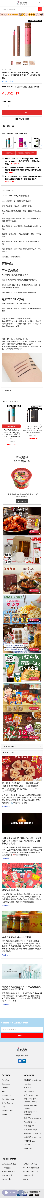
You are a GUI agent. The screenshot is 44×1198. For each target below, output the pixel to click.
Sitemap (5, 1114)
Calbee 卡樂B (6, 1179)
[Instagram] (24, 1061)
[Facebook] (4, 126)
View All (25, 1179)
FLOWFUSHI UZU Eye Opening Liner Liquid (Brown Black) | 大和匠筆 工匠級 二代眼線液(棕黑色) (23, 161)
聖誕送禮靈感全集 (10, 890)
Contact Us (6, 1084)
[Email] (8, 126)
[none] (22, 39)
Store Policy (6, 1095)
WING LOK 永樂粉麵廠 (31, 1168)
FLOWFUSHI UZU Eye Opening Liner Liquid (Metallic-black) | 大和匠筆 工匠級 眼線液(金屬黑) (32, 429)
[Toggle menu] (3, 3)
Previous (3, 426)
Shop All (27, 1145)
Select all (8, 153)
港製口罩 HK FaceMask (32, 1137)
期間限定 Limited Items (32, 1080)
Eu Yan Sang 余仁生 (9, 1164)
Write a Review (7, 81)
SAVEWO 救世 (7, 1175)
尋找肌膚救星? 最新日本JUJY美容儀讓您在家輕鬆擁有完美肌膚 (21, 988)
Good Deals (28, 1148)
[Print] (13, 126)
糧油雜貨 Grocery (30, 1122)
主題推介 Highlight (30, 1129)
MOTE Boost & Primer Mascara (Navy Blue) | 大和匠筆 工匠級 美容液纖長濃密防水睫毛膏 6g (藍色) (23, 170)
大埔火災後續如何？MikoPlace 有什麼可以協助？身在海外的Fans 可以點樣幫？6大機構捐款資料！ (22, 841)
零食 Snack (28, 1088)
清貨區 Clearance (30, 1141)
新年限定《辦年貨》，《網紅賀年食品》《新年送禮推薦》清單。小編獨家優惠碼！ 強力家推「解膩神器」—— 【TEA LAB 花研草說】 (21, 787)
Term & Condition (8, 1099)
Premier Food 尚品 (8, 1171)
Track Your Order (7, 1110)
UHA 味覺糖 (6, 1168)
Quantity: (6, 101)
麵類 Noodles (29, 1091)
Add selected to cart (26, 153)
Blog (3, 1107)
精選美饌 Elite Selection (32, 1133)
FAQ (3, 1091)
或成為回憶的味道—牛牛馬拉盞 (16, 937)
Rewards (5, 1088)
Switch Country (7, 1103)
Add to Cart (22, 501)
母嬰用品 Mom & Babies (32, 1118)
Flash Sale (5, 1080)
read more (6, 806)
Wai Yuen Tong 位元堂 (31, 1171)
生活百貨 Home (29, 1126)
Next (41, 426)
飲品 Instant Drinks (31, 1095)
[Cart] (40, 3)
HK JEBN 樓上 (28, 1175)
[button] (22, 521)
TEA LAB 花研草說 (30, 1164)
